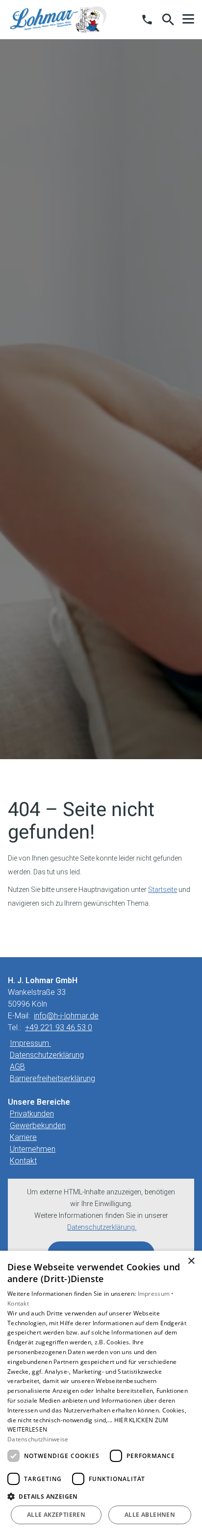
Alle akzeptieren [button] (56, 1514)
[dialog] (101, 1392)
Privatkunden (32, 1113)
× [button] (191, 1261)
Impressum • (156, 1293)
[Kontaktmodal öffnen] (147, 19)
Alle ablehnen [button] (150, 1514)
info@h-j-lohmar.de (66, 1015)
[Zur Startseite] (58, 19)
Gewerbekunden (38, 1125)
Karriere (23, 1137)
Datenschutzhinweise (38, 1439)
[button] (188, 19)
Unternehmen (32, 1149)
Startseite (162, 889)
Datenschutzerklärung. (101, 1227)
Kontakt (23, 1160)
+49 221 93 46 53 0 (58, 1027)
